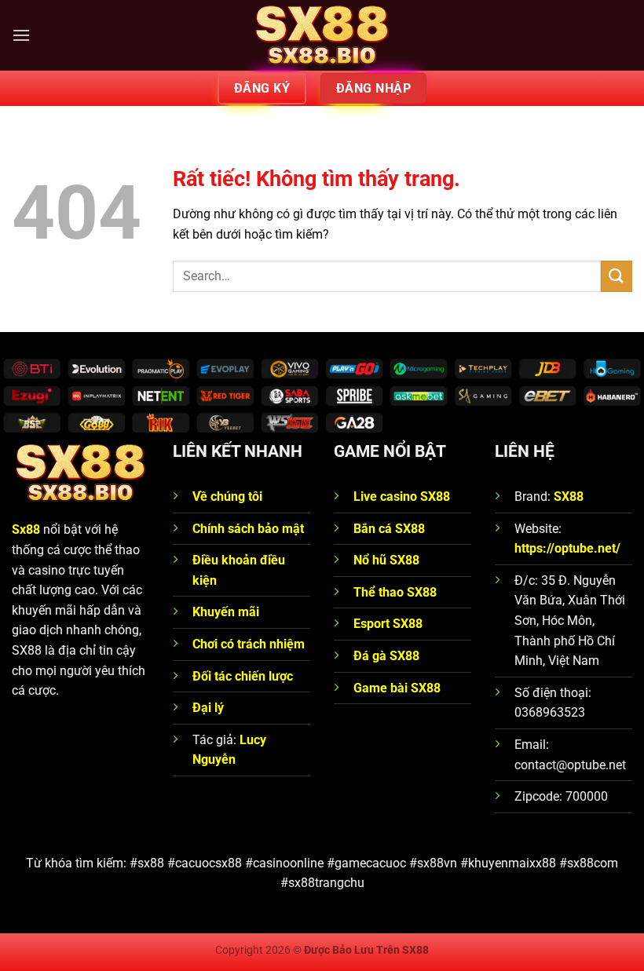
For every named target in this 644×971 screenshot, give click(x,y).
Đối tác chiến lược (242, 676)
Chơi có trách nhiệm (248, 644)
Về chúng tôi (228, 496)
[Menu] (21, 35)
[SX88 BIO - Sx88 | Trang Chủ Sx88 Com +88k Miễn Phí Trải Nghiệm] (322, 35)
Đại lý (208, 707)
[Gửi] (616, 276)
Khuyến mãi (225, 611)
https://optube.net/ (567, 548)
